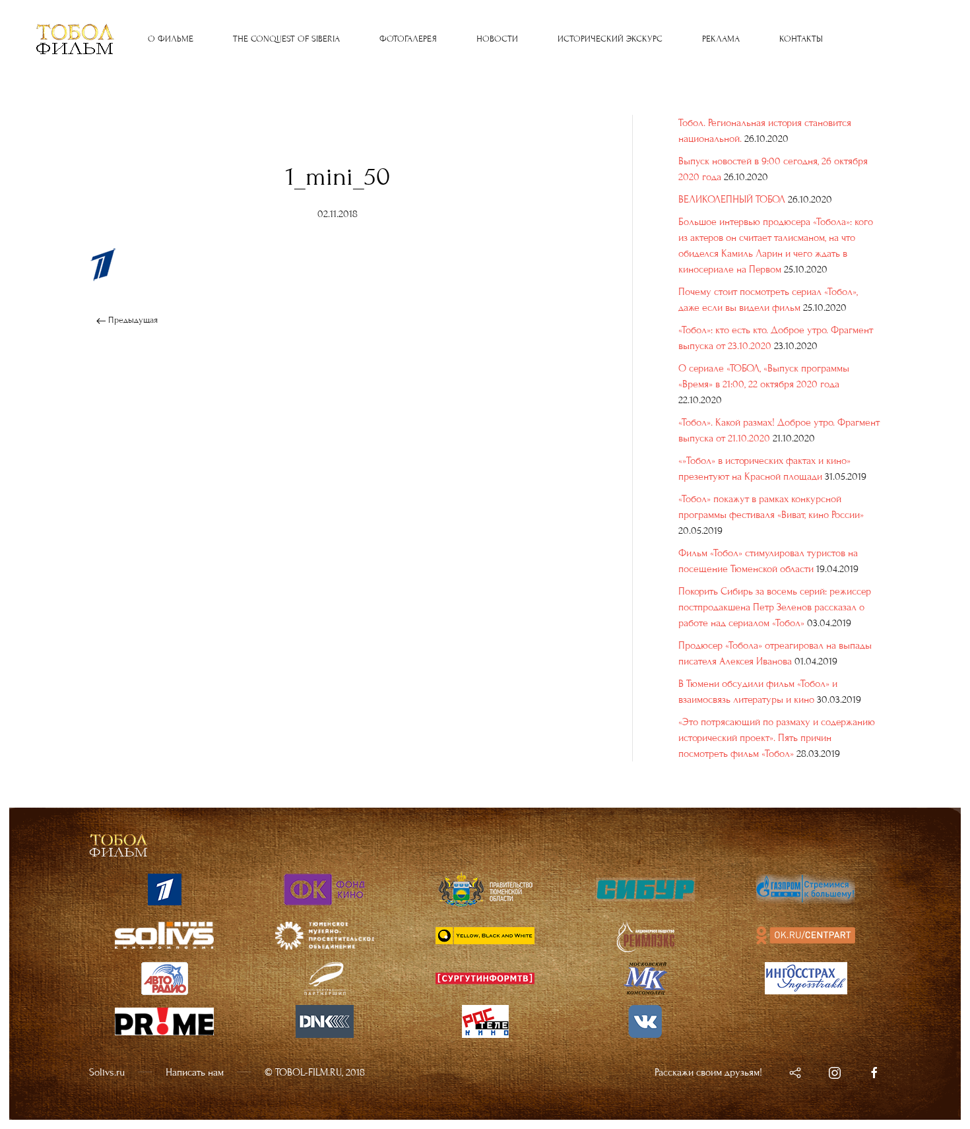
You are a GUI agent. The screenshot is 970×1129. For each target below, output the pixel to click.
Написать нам (195, 1072)
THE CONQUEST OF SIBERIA (286, 39)
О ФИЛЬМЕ (170, 39)
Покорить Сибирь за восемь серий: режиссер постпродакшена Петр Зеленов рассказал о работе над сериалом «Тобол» (774, 607)
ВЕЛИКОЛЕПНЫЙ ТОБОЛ (731, 199)
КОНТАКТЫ (801, 39)
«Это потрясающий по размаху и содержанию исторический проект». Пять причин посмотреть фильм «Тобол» (776, 737)
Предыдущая (132, 320)
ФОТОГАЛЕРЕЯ (408, 39)
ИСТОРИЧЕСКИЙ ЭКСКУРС (610, 39)
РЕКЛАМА (721, 39)
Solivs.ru (107, 1072)
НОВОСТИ (497, 39)
